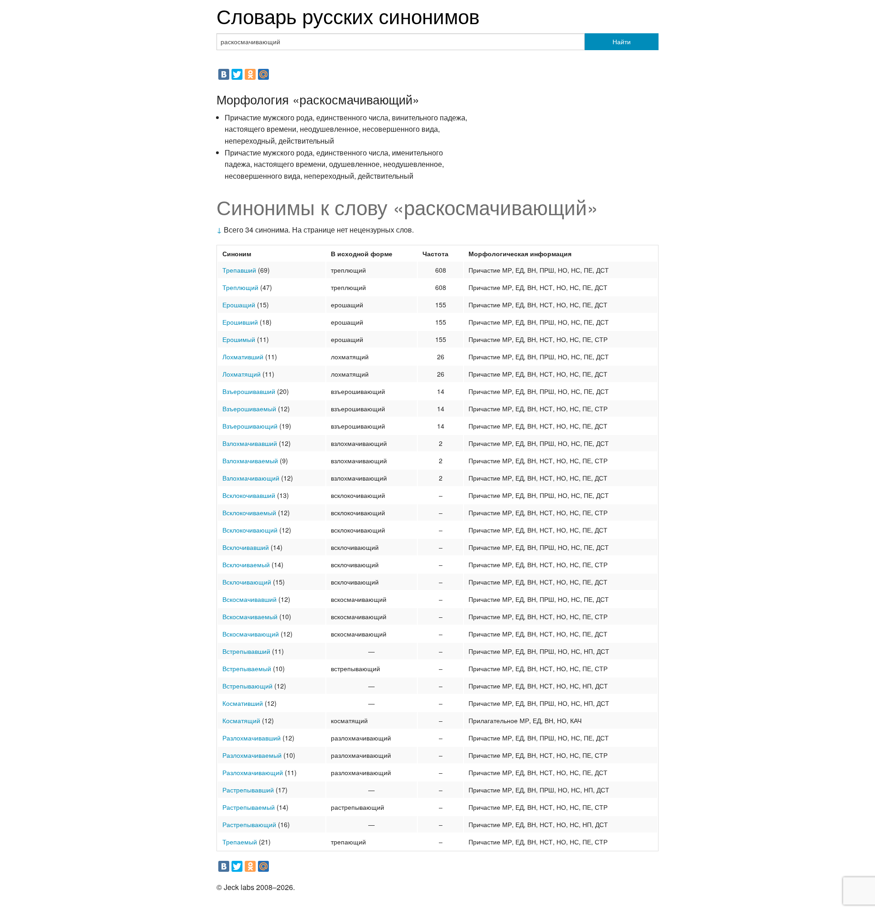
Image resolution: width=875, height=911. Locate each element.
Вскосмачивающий (250, 633)
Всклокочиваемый (249, 512)
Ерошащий (238, 304)
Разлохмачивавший (251, 737)
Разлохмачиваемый (252, 755)
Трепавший (239, 269)
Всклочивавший (245, 547)
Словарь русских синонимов (347, 15)
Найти (621, 41)
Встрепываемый (246, 668)
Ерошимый (238, 339)
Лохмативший (242, 356)
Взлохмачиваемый (250, 460)
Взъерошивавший (248, 391)
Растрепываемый (248, 807)
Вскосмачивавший (249, 599)
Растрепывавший (248, 789)
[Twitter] (237, 74)
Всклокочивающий (250, 529)
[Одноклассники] (250, 74)
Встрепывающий (247, 685)
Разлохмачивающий (252, 772)
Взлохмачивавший (249, 443)
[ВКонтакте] (223, 74)
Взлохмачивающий (250, 477)
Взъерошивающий (250, 425)
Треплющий (240, 287)
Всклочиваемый (246, 564)
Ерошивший (240, 321)
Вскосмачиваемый (250, 616)
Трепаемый (239, 841)
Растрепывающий (249, 824)
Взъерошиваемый (249, 408)
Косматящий (241, 720)
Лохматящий (241, 373)
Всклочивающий (246, 581)
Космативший (242, 703)
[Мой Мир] (263, 74)
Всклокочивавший (248, 495)
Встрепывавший (246, 651)
